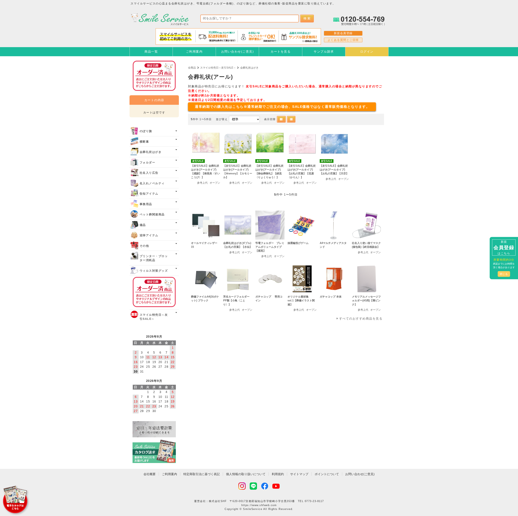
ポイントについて (327, 474)
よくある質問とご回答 (343, 39)
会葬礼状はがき (249, 67)
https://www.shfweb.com (259, 505)
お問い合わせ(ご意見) (237, 51)
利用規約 (278, 474)
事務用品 (146, 204)
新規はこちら (504, 247)
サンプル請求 (324, 51)
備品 (143, 225)
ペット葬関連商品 (152, 214)
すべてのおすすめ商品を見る (361, 318)
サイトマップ (299, 474)
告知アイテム (149, 193)
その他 (144, 245)
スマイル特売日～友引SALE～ (218, 67)
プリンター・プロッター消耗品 (154, 258)
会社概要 (149, 474)
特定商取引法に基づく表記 (201, 474)
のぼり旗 (146, 131)
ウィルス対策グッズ (154, 270)
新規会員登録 (343, 33)
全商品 (192, 67)
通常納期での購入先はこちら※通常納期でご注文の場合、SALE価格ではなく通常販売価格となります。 (282, 106)
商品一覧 (151, 51)
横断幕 (144, 141)
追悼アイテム (149, 235)
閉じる (504, 273)
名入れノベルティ (152, 183)
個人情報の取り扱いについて (245, 474)
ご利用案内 (194, 51)
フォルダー (147, 162)
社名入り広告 (149, 172)
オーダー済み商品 (154, 292)
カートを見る (281, 51)
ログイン (367, 51)
